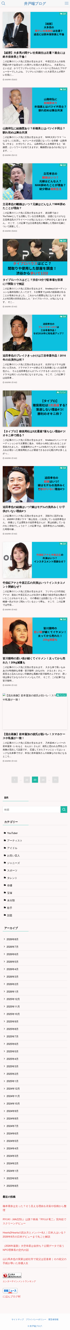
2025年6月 (13, 1044)
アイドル (12, 848)
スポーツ (12, 870)
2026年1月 (13, 991)
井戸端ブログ (35, 3)
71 (55, 779)
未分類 (11, 900)
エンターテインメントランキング (19, 1281)
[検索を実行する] (63, 809)
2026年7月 (13, 946)
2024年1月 (13, 1170)
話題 (9, 915)
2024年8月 (13, 1118)
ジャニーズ (13, 863)
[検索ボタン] (3, 3)
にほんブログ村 (12, 1296)
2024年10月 (13, 1103)
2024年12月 (13, 1088)
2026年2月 (13, 984)
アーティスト (14, 840)
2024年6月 (13, 1133)
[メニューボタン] (66, 3)
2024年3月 (13, 1156)
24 (43, 779)
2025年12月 (13, 999)
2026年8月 (13, 939)
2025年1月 (13, 1081)
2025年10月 (13, 1014)
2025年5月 (13, 1051)
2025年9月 (13, 1021)
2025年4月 (13, 1058)
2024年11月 (13, 1096)
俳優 (9, 885)
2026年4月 (13, 969)
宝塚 (9, 892)
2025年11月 (13, 1006)
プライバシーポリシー (36, 1319)
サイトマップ (18, 1319)
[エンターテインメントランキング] (12, 1277)
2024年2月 (13, 1163)
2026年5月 (13, 961)
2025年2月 (13, 1073)
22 (26, 779)
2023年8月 (13, 1185)
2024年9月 (13, 1111)
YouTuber (12, 833)
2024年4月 (13, 1148)
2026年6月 (13, 954)
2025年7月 (13, 1036)
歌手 (9, 907)
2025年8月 (13, 1029)
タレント (12, 878)
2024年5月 (13, 1141)
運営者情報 (53, 1319)
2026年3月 (13, 976)
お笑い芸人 (13, 855)
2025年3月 (13, 1066)
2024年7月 (13, 1126)
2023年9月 (13, 1178)
